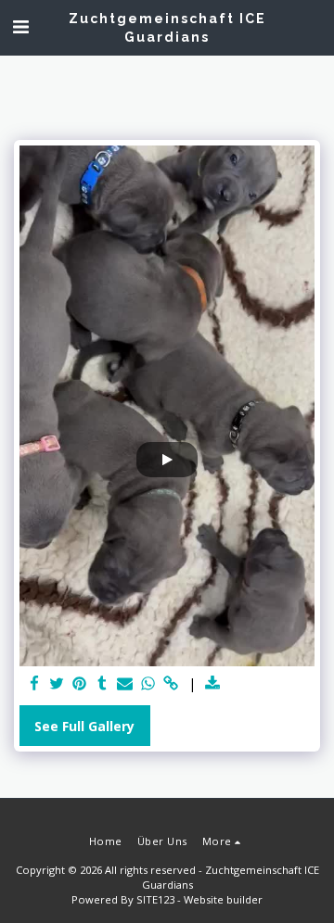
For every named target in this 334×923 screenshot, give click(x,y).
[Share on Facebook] (34, 684)
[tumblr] (103, 684)
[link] (170, 684)
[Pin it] (79, 684)
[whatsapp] (148, 684)
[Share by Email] (125, 684)
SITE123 (155, 899)
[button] (20, 26)
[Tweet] (57, 684)
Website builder (223, 899)
